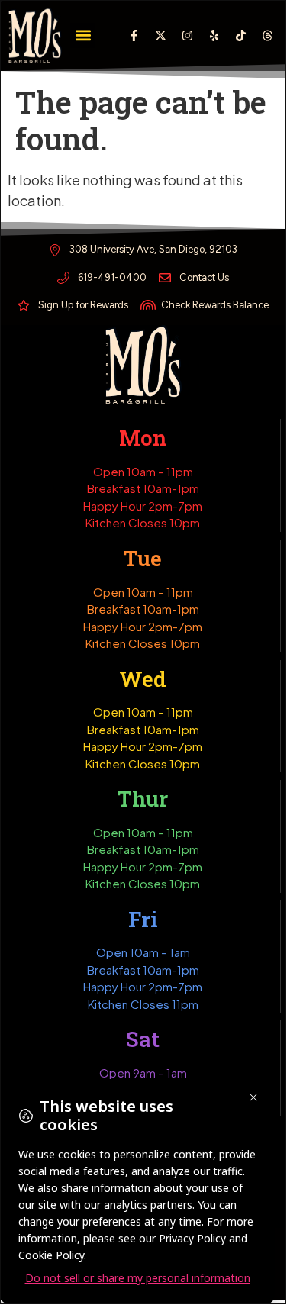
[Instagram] (187, 35)
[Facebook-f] (133, 35)
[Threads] (267, 35)
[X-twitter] (160, 35)
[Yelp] (213, 35)
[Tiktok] (240, 35)
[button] (82, 35)
